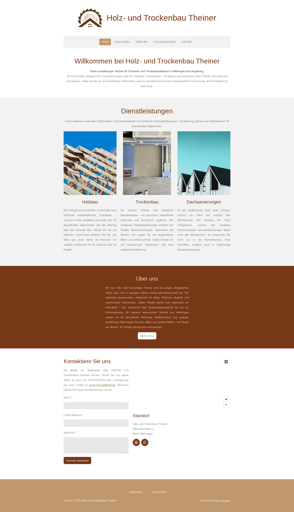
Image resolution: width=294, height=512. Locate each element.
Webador (226, 500)
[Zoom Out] (226, 404)
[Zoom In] (226, 399)
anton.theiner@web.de (102, 385)
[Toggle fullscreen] (226, 361)
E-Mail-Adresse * (73, 415)
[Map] (181, 383)
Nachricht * (70, 432)
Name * (68, 397)
